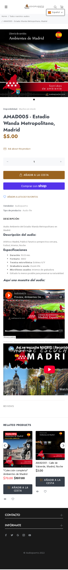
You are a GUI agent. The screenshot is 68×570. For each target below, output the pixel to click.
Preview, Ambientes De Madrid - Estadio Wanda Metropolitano (37, 341)
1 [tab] (34, 99)
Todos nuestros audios (20, 16)
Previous (5, 445)
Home (4, 16)
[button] (55, 12)
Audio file (27, 211)
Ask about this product (19, 149)
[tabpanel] (34, 63)
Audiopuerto (21, 206)
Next (63, 445)
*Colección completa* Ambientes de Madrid (15, 472)
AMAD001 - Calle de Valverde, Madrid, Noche (49, 465)
